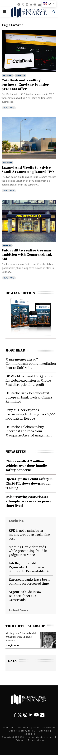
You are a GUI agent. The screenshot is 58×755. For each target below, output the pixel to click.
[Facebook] (15, 715)
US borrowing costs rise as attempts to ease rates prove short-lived (28, 501)
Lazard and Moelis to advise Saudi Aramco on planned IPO (28, 169)
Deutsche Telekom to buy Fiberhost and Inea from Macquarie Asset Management (28, 430)
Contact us (23, 727)
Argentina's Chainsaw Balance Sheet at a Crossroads (25, 595)
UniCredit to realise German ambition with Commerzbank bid (27, 254)
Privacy (20, 740)
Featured (20, 75)
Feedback (29, 733)
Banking (7, 245)
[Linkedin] (30, 715)
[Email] (42, 715)
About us (8, 727)
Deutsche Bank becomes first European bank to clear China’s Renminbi (28, 397)
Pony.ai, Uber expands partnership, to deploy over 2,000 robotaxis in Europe (30, 414)
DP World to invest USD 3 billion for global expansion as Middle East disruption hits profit (29, 380)
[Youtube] (36, 715)
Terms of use (36, 740)
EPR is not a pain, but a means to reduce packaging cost (29, 534)
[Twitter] (20, 715)
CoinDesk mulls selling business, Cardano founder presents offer (25, 84)
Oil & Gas (7, 162)
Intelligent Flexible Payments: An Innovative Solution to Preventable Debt (31, 567)
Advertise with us (44, 727)
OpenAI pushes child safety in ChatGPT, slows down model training (29, 483)
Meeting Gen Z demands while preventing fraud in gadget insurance (28, 550)
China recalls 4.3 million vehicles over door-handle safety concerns (26, 465)
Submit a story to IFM (22, 730)
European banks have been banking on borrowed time (29, 581)
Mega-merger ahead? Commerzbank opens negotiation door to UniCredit (30, 363)
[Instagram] (25, 715)
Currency (7, 75)
